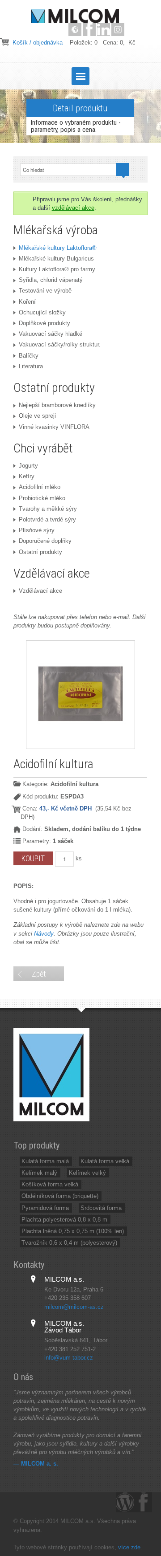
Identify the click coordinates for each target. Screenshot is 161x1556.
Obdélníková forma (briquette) (59, 1196)
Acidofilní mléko (39, 487)
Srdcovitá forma (101, 1208)
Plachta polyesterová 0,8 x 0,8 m (64, 1219)
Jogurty (28, 465)
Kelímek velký (87, 1172)
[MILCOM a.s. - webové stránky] (74, 29)
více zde (129, 1547)
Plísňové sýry (37, 530)
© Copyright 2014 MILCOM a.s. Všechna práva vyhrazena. (74, 1525)
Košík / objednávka (38, 42)
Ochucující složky (42, 312)
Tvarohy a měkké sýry (48, 508)
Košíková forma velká (49, 1184)
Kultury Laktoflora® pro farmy (57, 269)
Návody (44, 933)
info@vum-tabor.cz (68, 1357)
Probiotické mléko (42, 498)
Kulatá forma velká (104, 1161)
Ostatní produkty (40, 552)
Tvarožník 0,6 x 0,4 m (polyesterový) (69, 1242)
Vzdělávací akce (40, 590)
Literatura (31, 366)
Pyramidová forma (45, 1208)
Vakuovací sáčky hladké (50, 333)
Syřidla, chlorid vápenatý (51, 280)
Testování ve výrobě (45, 290)
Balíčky (28, 355)
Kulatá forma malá (45, 1161)
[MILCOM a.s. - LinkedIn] (103, 29)
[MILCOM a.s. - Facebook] (89, 29)
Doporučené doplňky (45, 541)
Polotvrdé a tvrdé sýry (47, 519)
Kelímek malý (39, 1172)
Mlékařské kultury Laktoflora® (58, 247)
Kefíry (26, 476)
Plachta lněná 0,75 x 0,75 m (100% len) (72, 1231)
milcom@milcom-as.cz (74, 1306)
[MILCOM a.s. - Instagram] (117, 29)
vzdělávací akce (73, 207)
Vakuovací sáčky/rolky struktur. (60, 344)
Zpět (39, 973)
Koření (27, 301)
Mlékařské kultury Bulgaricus (56, 258)
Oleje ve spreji (37, 415)
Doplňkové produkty (44, 323)
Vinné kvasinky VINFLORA (54, 427)
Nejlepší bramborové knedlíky (57, 405)
